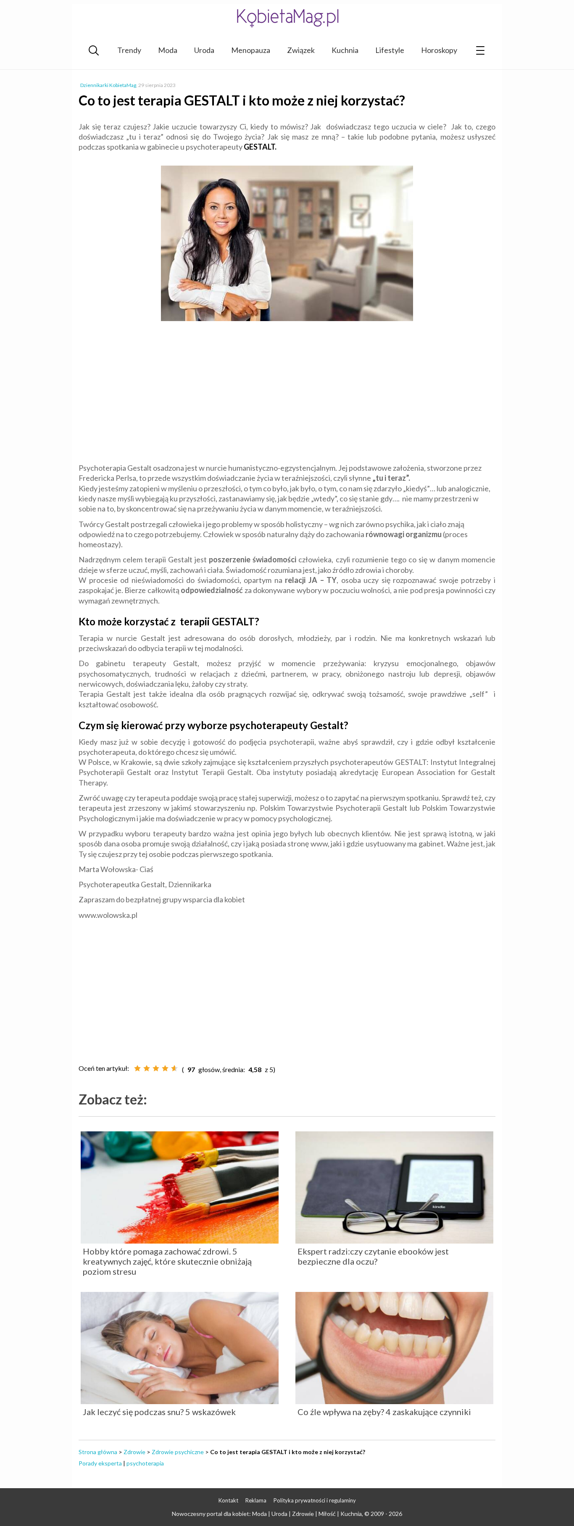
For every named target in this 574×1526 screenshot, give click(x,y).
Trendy (129, 50)
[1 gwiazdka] (137, 1068)
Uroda (204, 50)
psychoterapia (145, 1463)
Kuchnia (345, 50)
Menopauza (250, 50)
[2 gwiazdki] (146, 1068)
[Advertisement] (287, 393)
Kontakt (228, 1500)
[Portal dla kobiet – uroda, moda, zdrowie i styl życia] (287, 18)
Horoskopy (439, 50)
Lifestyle (389, 50)
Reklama (255, 1500)
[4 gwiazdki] (165, 1068)
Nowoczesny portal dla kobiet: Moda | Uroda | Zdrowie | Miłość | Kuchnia (267, 1513)
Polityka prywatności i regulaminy (315, 1500)
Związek (301, 50)
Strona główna (98, 1451)
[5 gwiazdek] (174, 1068)
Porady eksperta (100, 1463)
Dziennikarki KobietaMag (108, 85)
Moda (167, 50)
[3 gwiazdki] (156, 1068)
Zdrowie (134, 1451)
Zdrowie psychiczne (178, 1451)
